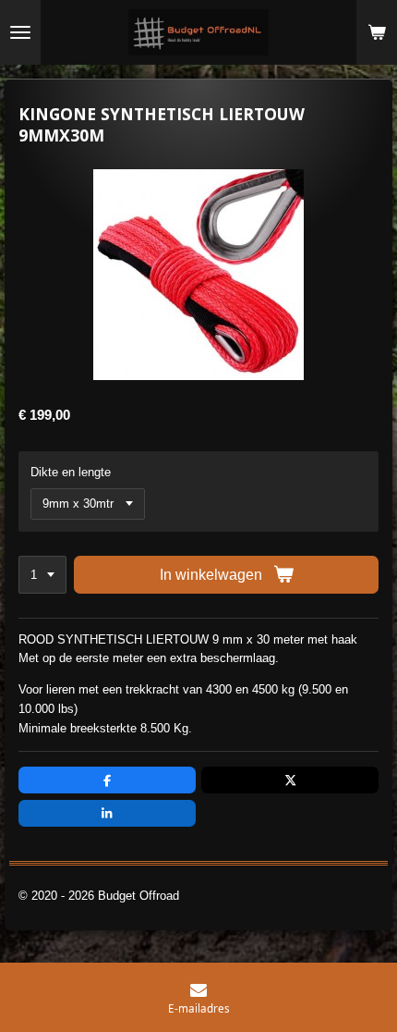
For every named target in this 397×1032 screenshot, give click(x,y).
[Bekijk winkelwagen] (376, 32)
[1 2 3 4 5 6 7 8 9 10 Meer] (42, 575)
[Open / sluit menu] (20, 32)
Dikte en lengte (70, 472)
